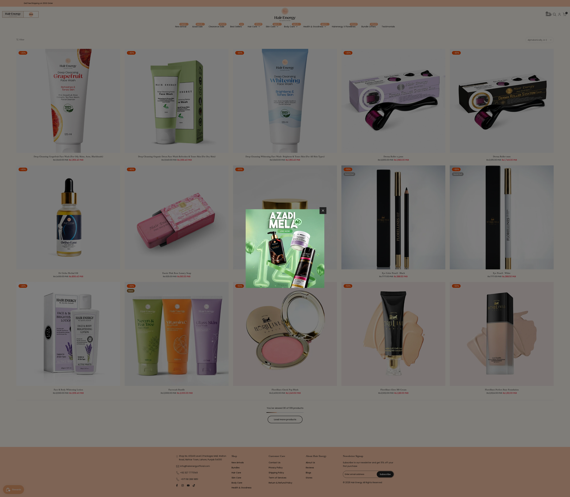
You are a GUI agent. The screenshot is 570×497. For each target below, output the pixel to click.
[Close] (323, 210)
